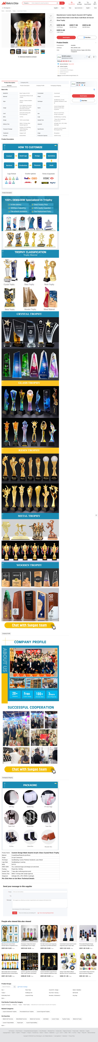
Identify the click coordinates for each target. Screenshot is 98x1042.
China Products (19, 1030)
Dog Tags (75, 995)
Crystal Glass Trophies (21, 11)
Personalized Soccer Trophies (27, 1011)
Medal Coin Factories (35, 1019)
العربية (57, 1032)
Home (3, 11)
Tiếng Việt (84, 1032)
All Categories (7, 8)
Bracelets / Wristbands (54, 995)
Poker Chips (28, 990)
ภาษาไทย (74, 1032)
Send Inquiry (66, 37)
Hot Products (11, 1030)
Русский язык (35, 1032)
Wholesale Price (51, 1030)
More (3, 1025)
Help (70, 8)
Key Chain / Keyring (53, 992)
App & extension (78, 8)
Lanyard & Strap (29, 995)
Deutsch (46, 1032)
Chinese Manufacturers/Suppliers (31, 1030)
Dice (3, 990)
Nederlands (52, 1032)
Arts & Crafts (8, 11)
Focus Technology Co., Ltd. (39, 1036)
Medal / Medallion (77, 990)
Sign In (59, 75)
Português (23, 1032)
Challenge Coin (28, 992)
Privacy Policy (72, 1036)
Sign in (94, 4)
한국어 (61, 1032)
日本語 (65, 1032)
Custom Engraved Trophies (43, 1011)
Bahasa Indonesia (91, 1032)
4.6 (77, 85)
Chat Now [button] (87, 37)
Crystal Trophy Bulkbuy (31, 1022)
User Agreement (57, 1036)
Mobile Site (82, 1030)
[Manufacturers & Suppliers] (10, 3)
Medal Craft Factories (8, 1019)
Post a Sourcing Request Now (46, 913)
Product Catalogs (23, 986)
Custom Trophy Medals (8, 1022)
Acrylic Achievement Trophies (10, 1011)
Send (14, 913)
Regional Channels (67, 1030)
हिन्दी (69, 1032)
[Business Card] (94, 89)
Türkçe (79, 1032)
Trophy (14, 11)
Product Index (75, 1030)
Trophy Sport (20, 1022)
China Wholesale (42, 1030)
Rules (95, 8)
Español (18, 1032)
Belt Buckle (75, 992)
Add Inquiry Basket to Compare (28, 57)
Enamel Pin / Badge (53, 990)
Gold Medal (45, 1019)
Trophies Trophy (66, 1019)
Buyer (62, 8)
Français (29, 1032)
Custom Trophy (55, 1019)
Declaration (64, 1036)
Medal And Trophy (77, 1019)
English (13, 1032)
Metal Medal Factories (21, 1019)
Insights (87, 1030)
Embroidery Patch (6, 995)
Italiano (41, 1032)
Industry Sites (59, 1030)
